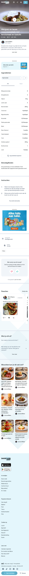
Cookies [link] (14, 566)
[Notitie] (14, 2)
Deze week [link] (4, 479)
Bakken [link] (3, 504)
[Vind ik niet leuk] (11, 271)
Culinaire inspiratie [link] (6, 549)
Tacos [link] (2, 509)
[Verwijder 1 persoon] (22, 78)
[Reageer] (9, 317)
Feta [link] (2, 514)
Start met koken (10, 573)
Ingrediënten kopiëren (15, 155)
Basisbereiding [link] (5, 535)
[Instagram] (10, 569)
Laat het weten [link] (17, 279)
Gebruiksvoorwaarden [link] (6, 566)
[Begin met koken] (14, 20)
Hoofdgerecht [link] (5, 530)
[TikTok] (6, 569)
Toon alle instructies (14, 201)
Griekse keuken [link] (5, 511)
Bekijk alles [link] (25, 291)
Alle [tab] (8, 83)
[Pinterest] (13, 569)
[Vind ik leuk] (17, 271)
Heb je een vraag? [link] (9, 563)
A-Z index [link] (3, 490)
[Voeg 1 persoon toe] (25, 78)
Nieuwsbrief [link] (4, 488)
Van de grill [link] (4, 502)
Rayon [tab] (21, 83)
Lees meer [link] (14, 52)
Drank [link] (2, 537)
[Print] (21, 2)
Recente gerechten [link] (6, 481)
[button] (3, 251)
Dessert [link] (3, 532)
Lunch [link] (2, 525)
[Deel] (17, 2)
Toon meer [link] (14, 354)
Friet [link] (2, 507)
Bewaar (24, 573)
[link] (5, 2)
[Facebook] (3, 569)
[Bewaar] (12, 369)
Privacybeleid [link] (17, 563)
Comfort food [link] (4, 486)
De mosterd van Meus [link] (7, 551)
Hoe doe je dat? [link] (5, 553)
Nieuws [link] (3, 556)
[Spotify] (17, 569)
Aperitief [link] (3, 528)
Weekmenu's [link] (4, 483)
